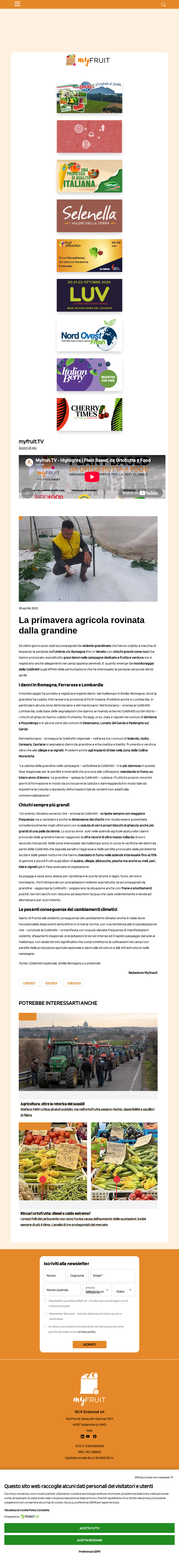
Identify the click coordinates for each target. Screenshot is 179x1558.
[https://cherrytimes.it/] (89, 418)
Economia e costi (34, 1126)
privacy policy (87, 1331)
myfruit (27, 1017)
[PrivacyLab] (29, 1516)
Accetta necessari (89, 1540)
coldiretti (29, 983)
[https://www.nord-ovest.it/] (89, 338)
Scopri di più (27, 448)
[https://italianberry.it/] (89, 378)
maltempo (74, 983)
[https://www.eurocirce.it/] (89, 100)
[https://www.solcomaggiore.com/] (89, 140)
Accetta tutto (90, 1528)
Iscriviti (89, 1344)
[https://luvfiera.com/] (89, 299)
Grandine (51, 983)
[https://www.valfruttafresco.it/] (89, 179)
